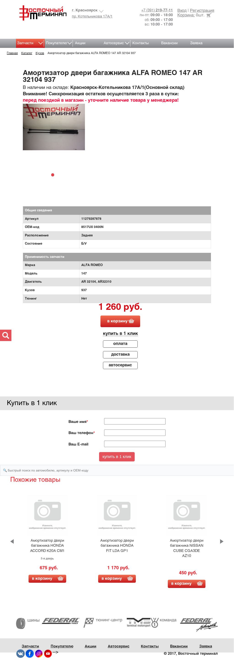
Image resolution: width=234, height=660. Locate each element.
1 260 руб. (120, 307)
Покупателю (56, 43)
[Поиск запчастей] (5, 335)
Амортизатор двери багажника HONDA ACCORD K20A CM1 (47, 546)
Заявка (196, 43)
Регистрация (202, 11)
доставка (120, 355)
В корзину (42, 579)
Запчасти (25, 43)
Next (221, 541)
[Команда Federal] (184, 624)
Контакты (140, 43)
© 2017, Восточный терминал (191, 653)
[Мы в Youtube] (48, 653)
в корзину (117, 321)
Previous (12, 541)
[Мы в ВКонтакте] (20, 653)
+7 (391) (157, 10)
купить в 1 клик (120, 333)
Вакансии (169, 43)
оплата (120, 344)
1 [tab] (54, 174)
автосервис (120, 365)
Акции (80, 43)
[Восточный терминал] (41, 13)
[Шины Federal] (47, 623)
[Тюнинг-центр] (117, 623)
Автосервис (114, 43)
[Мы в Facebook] (29, 653)
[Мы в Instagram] (38, 653)
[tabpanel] (54, 127)
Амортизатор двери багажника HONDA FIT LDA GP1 (117, 546)
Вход (182, 11)
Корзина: (186, 15)
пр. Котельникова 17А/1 (92, 16)
